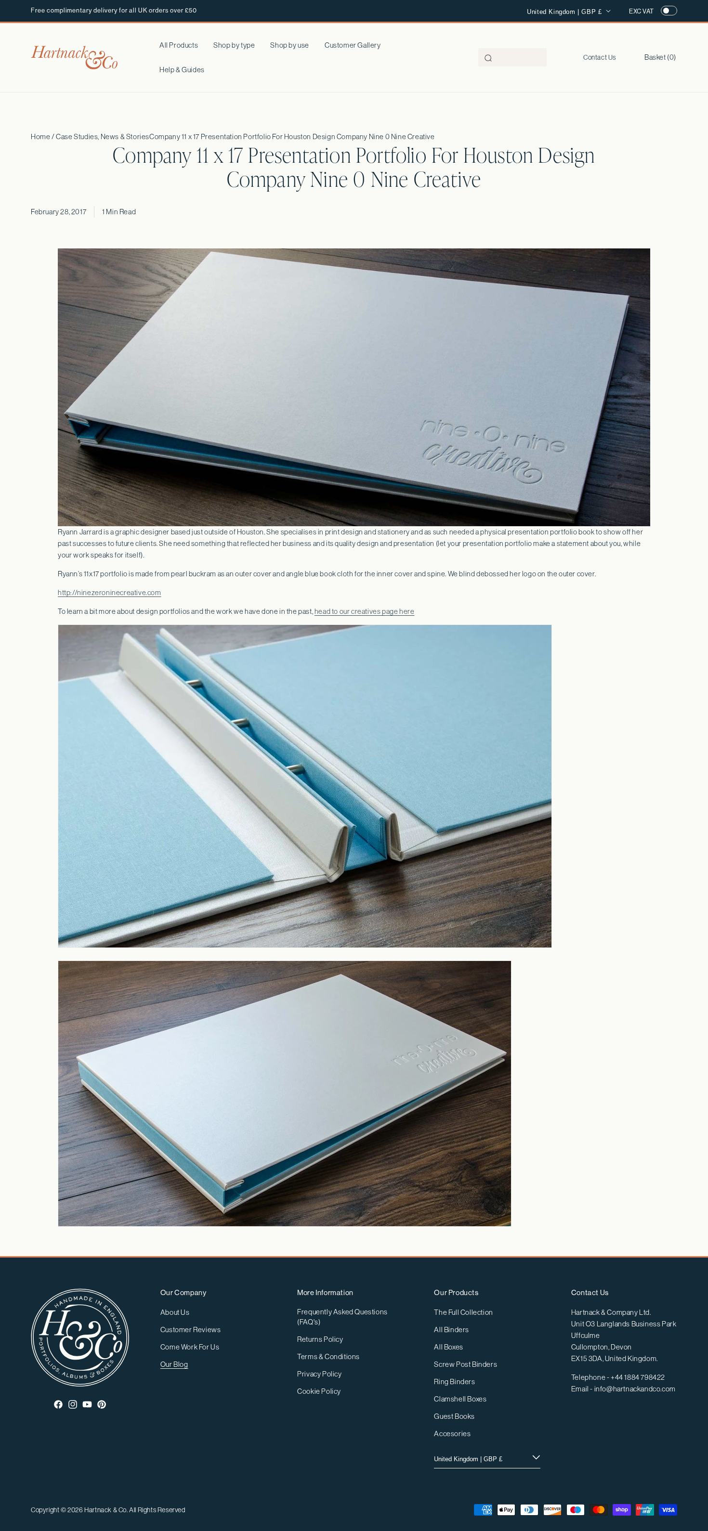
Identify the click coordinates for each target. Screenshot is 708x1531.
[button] (234, 45)
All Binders (451, 1329)
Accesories (452, 1433)
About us (175, 1312)
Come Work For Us (190, 1347)
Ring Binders (454, 1381)
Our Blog (174, 1364)
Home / (43, 136)
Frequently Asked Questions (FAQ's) (342, 1317)
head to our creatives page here (365, 611)
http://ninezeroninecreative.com (109, 592)
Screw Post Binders (465, 1364)
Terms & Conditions (328, 1356)
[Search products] (488, 57)
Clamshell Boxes (460, 1399)
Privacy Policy (319, 1374)
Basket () (660, 57)
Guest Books (454, 1416)
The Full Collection (463, 1312)
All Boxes (448, 1347)
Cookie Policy (319, 1391)
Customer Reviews (190, 1329)
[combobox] (512, 57)
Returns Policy (320, 1339)
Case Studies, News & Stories (102, 136)
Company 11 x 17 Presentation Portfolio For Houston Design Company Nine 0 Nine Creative (292, 136)
